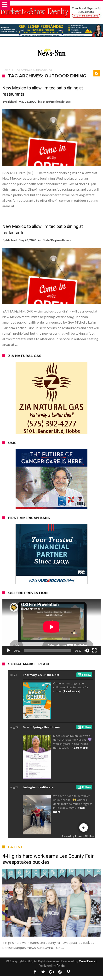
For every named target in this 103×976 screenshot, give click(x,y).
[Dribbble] (60, 972)
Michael (11, 101)
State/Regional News (57, 101)
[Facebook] (35, 972)
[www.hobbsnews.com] (51, 47)
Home (6, 70)
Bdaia (61, 966)
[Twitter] (43, 972)
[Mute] (86, 650)
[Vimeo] (68, 972)
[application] (51, 627)
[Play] (8, 650)
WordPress (87, 961)
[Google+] (51, 972)
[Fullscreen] (94, 650)
